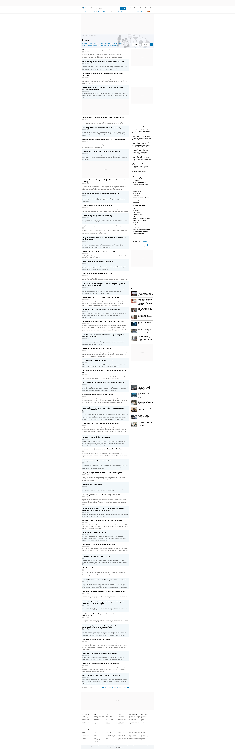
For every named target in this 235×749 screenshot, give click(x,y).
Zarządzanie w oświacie (98, 736)
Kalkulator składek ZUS (138, 193)
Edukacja (143, 11)
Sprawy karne (108, 717)
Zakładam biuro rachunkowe (134, 716)
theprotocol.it (143, 738)
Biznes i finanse (121, 716)
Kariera (122, 746)
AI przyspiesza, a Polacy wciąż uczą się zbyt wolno (142, 164)
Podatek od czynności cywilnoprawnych (141, 229)
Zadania (83, 733)
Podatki (83, 716)
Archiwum (143, 732)
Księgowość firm (85, 714)
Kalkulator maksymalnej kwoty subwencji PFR (141, 198)
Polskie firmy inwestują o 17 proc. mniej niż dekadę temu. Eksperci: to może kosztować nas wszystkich (141, 157)
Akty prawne (108, 729)
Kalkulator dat (136, 202)
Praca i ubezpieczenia (122, 719)
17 (134, 245)
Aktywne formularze (140, 205)
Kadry (94, 11)
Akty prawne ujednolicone (110, 736)
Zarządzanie (115, 45)
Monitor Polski (108, 732)
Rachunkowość (85, 717)
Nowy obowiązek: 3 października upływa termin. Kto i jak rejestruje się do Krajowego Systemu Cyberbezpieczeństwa (141, 146)
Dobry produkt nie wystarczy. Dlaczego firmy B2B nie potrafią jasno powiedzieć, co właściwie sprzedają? (141, 139)
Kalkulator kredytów (137, 191)
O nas (83, 746)
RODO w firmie (102, 45)
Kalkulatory (137, 177)
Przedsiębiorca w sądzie (87, 43)
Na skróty (143, 729)
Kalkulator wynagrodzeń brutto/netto (140, 184)
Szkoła (95, 732)
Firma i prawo (135, 289)
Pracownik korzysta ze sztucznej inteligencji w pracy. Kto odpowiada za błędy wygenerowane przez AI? (141, 170)
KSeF (148, 11)
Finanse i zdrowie (121, 723)
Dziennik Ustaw (109, 730)
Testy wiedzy (96, 741)
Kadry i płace (84, 736)
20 (142, 245)
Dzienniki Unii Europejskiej (111, 735)
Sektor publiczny (106, 11)
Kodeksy (84, 45)
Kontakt (132, 746)
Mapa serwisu (145, 746)
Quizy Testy (135, 235)
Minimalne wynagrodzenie (134, 732)
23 (150, 245)
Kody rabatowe (144, 733)
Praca (107, 722)
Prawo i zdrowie (109, 725)
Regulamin (116, 746)
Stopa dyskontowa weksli (138, 233)
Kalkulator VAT (136, 195)
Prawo (114, 11)
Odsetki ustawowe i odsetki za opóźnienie (142, 218)
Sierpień (144, 242)
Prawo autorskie (108, 43)
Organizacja (84, 730)
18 (136, 245)
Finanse (109, 45)
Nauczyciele (96, 733)
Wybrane (148, 129)
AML (130, 723)
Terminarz (137, 242)
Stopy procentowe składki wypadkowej (141, 224)
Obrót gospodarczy (85, 719)
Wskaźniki (137, 217)
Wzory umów (143, 735)
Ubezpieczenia (96, 719)
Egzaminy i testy (97, 735)
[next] (128, 687)
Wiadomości (143, 716)
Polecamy (134, 383)
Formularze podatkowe (145, 736)
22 (147, 245)
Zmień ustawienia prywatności (105, 746)
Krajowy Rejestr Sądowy (138, 214)
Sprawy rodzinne (109, 716)
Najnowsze (142, 129)
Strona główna (84, 35)
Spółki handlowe (136, 208)
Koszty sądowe (136, 210)
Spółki (102, 43)
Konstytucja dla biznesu (92, 45)
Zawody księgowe (85, 722)
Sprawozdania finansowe (134, 722)
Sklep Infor (108, 723)
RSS (127, 746)
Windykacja (96, 43)
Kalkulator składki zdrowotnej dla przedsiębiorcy (140, 179)
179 (125, 687)
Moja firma (90, 35)
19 (139, 245)
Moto (128, 11)
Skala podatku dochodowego (135, 738)
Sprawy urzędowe (109, 720)
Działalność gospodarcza (138, 206)
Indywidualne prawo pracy (99, 716)
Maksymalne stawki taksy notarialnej (140, 231)
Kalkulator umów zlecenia (138, 186)
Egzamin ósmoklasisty (98, 739)
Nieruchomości (135, 11)
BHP (94, 722)
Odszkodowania (117, 43)
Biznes (99, 11)
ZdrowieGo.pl (144, 730)
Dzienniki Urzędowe (109, 733)
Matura (95, 738)
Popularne (136, 129)
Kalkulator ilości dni (137, 200)
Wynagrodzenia (97, 717)
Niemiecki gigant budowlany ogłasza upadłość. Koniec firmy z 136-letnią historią (141, 167)
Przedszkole (96, 730)
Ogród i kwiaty (144, 722)
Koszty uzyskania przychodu (139, 225)
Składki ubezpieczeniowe (134, 733)
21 (144, 245)
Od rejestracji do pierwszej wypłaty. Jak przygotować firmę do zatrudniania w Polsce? (140, 150)
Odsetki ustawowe (132, 736)
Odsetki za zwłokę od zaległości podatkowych (140, 221)
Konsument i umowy (109, 719)
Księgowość (87, 11)
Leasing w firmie (121, 722)
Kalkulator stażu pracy (122, 736)
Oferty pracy (143, 739)
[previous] (103, 687)
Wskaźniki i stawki (133, 729)
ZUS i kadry (84, 720)
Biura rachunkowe (133, 714)
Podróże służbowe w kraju (138, 227)
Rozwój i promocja (85, 735)
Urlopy (95, 720)
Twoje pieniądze (121, 11)
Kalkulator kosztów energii (138, 189)
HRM (95, 723)
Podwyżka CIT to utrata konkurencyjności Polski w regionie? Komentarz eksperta (141, 132)
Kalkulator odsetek (121, 735)
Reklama (138, 746)
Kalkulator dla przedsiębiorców (139, 182)
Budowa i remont (144, 720)
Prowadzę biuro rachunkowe (134, 717)
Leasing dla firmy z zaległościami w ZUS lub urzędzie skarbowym (141, 160)
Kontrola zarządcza (137, 212)
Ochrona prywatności (91, 746)
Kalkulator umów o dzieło (138, 187)
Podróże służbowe (133, 735)
